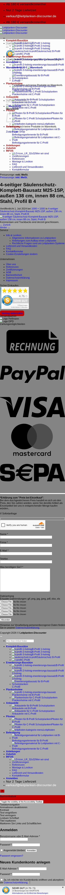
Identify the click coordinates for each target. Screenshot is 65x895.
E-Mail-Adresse (9, 868)
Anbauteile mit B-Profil (24, 102)
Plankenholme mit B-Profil (26, 89)
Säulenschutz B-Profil (48, 51)
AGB (8, 272)
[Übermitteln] (7, 47)
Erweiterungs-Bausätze (19, 56)
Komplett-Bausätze (17, 40)
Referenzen (18, 159)
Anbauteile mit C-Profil (24, 107)
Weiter (5, 227)
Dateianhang (7, 596)
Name (4, 534)
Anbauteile (12, 97)
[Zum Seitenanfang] (1, 636)
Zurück (5, 225)
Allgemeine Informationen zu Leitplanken (34, 238)
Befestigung (13, 126)
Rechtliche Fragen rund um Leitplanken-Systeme (38, 243)
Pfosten (10, 716)
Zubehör (11, 148)
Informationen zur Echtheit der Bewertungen (30, 893)
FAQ (14, 164)
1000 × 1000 (38, 208)
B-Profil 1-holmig (41, 43)
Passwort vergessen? (11, 855)
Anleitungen (13, 145)
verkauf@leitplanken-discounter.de (31, 16)
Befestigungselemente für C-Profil (30, 142)
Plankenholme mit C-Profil (26, 94)
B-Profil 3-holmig (41, 48)
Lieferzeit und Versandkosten (27, 167)
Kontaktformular (20, 169)
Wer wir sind (42, 153)
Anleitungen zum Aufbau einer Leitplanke (34, 240)
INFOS (9, 151)
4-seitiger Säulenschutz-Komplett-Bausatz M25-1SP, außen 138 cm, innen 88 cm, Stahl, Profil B (31, 211)
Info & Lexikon (13, 235)
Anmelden (31, 850)
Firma (4, 542)
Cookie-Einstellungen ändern (21, 254)
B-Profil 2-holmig (41, 46)
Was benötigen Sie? (11, 567)
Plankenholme (14, 83)
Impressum (12, 280)
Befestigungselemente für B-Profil (30, 134)
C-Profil (26, 54)
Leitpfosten (49, 124)
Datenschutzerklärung (18, 277)
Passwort (5, 844)
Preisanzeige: (14, 177)
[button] (12, 62)
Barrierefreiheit (14, 275)
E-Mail (4, 550)
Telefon (4, 559)
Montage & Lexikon (22, 161)
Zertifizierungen (20, 156)
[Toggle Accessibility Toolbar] (2, 791)
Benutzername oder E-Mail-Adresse (20, 836)
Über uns (11, 264)
